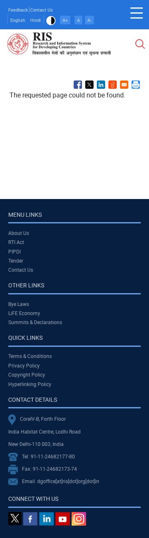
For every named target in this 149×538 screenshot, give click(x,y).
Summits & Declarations (35, 322)
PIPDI (14, 251)
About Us (18, 233)
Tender (15, 260)
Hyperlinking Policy (29, 384)
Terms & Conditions (30, 356)
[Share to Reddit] (112, 85)
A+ (65, 20)
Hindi (35, 20)
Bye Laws (18, 304)
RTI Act (16, 242)
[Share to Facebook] (78, 85)
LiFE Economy (24, 313)
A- (89, 20)
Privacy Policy (24, 365)
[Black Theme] (51, 20)
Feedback (18, 10)
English (17, 20)
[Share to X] (89, 85)
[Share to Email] (124, 85)
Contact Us (41, 10)
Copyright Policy (26, 374)
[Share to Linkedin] (101, 85)
